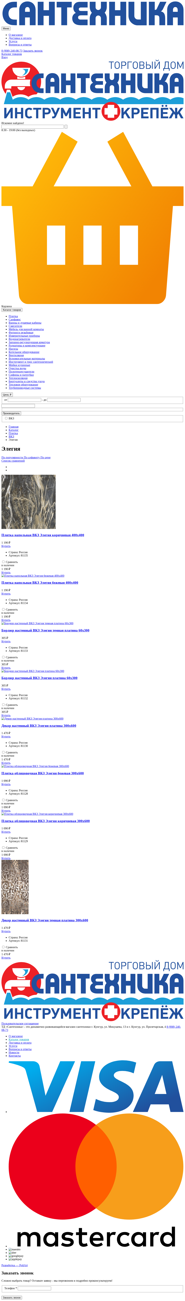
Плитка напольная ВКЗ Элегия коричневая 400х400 (42, 535)
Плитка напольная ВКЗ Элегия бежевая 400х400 (39, 582)
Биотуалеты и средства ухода (27, 381)
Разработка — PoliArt (14, 1265)
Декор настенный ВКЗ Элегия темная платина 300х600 (44, 920)
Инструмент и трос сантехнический (31, 361)
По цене (45, 457)
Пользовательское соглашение (20, 1023)
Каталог (14, 429)
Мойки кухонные (19, 365)
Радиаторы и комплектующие (27, 345)
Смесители (15, 326)
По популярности (12, 457)
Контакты (15, 1055)
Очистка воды (17, 368)
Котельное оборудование (24, 352)
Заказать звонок (33, 50)
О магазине (16, 34)
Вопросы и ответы (20, 44)
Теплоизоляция (18, 378)
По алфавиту (32, 457)
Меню (6, 28)
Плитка (13, 316)
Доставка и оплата (20, 38)
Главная (13, 426)
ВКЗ (11, 418)
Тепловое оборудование (23, 384)
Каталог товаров (11, 54)
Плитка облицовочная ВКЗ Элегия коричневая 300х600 (45, 821)
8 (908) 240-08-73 (11, 50)
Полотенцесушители (21, 371)
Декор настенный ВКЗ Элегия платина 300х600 (38, 726)
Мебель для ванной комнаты (26, 329)
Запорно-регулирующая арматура (29, 342)
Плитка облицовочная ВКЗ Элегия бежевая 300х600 (42, 773)
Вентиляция (16, 355)
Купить (5, 546)
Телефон (10, 1288)
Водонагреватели (19, 339)
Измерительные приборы (24, 335)
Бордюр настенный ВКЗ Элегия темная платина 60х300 (45, 630)
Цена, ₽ (7, 394)
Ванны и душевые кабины (25, 322)
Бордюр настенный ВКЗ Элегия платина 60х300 (39, 678)
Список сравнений (13, 460)
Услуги (13, 41)
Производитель (11, 413)
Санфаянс (15, 319)
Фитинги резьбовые (21, 332)
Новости (14, 1052)
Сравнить (11, 562)
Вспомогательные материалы (27, 358)
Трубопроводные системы (25, 387)
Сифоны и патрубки (21, 374)
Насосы (13, 348)
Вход (4, 57)
